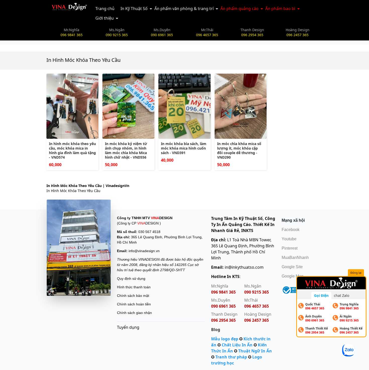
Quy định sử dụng (131, 278)
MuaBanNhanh (295, 257)
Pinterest (289, 248)
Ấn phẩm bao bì (280, 8)
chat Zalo (341, 295)
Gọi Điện (321, 295)
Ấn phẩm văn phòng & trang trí (184, 8)
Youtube (289, 239)
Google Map (292, 276)
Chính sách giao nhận (134, 313)
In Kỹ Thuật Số (134, 8)
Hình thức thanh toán (134, 287)
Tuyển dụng (128, 327)
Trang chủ (104, 8)
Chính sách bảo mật (133, 296)
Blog (215, 329)
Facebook (290, 229)
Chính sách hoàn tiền (134, 304)
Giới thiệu (104, 18)
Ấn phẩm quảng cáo (239, 8)
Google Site (292, 267)
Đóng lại (355, 272)
